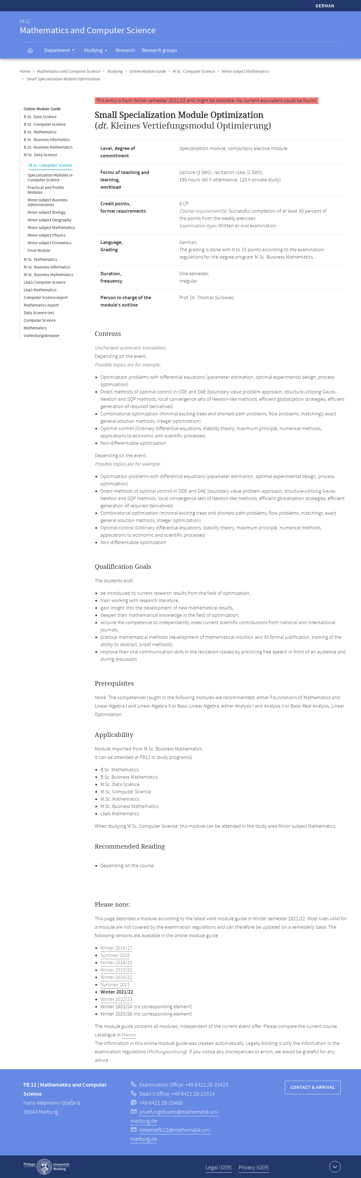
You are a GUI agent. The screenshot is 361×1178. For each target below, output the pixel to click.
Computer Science (40, 320)
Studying (93, 50)
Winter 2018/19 (116, 962)
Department (57, 50)
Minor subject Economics (49, 243)
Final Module (39, 250)
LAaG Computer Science (44, 282)
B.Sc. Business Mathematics (48, 147)
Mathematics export (41, 305)
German (325, 6)
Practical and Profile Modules (46, 190)
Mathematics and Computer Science (68, 71)
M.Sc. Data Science (40, 155)
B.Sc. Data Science (40, 117)
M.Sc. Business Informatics (47, 267)
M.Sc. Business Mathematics (48, 275)
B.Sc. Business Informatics (47, 139)
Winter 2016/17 (116, 948)
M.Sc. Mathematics (40, 259)
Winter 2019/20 (116, 970)
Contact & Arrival (312, 1088)
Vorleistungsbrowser (42, 335)
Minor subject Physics (46, 235)
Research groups (159, 50)
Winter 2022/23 (116, 999)
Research (125, 50)
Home (25, 71)
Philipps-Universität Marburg (46, 1167)
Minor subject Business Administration (47, 202)
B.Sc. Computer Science (44, 124)
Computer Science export (46, 297)
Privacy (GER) (254, 1168)
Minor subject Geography (49, 220)
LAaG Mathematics (40, 290)
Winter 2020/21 (116, 977)
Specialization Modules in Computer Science (50, 178)
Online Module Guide (147, 71)
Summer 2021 (115, 984)
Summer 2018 (115, 955)
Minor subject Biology (47, 212)
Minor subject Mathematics (245, 71)
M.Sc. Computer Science (194, 71)
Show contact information (335, 1166)
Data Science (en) (39, 313)
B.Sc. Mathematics (40, 132)
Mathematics (35, 328)
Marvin (129, 1035)
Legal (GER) (219, 1168)
